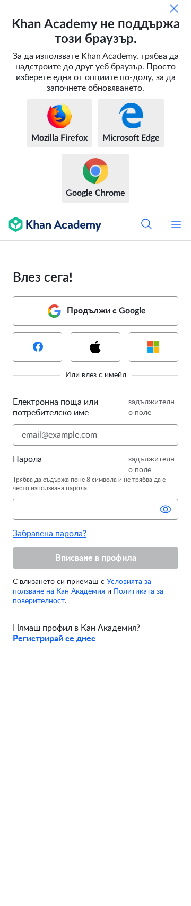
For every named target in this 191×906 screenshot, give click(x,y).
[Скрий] (174, 8)
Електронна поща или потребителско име (55, 407)
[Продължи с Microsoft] (153, 347)
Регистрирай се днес (54, 638)
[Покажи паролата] (165, 509)
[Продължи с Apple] (95, 347)
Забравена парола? (49, 533)
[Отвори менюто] (176, 224)
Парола (27, 459)
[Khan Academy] (50, 224)
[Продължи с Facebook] (37, 347)
